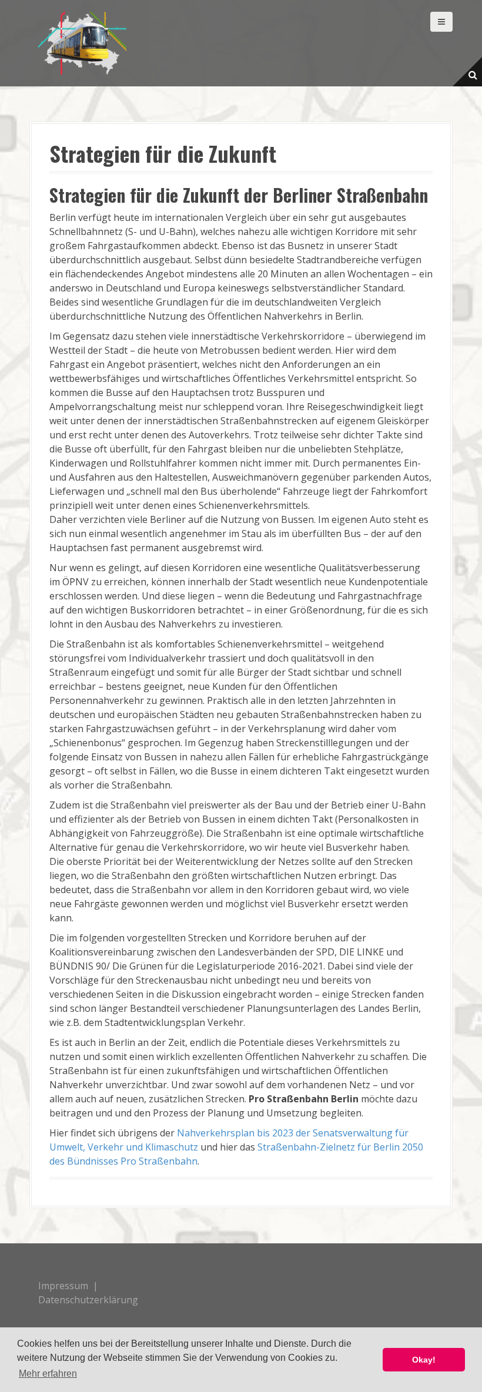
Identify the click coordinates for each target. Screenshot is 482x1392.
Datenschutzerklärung (88, 1299)
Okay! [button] (424, 1359)
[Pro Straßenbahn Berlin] (82, 42)
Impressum (63, 1285)
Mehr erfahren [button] (48, 1373)
